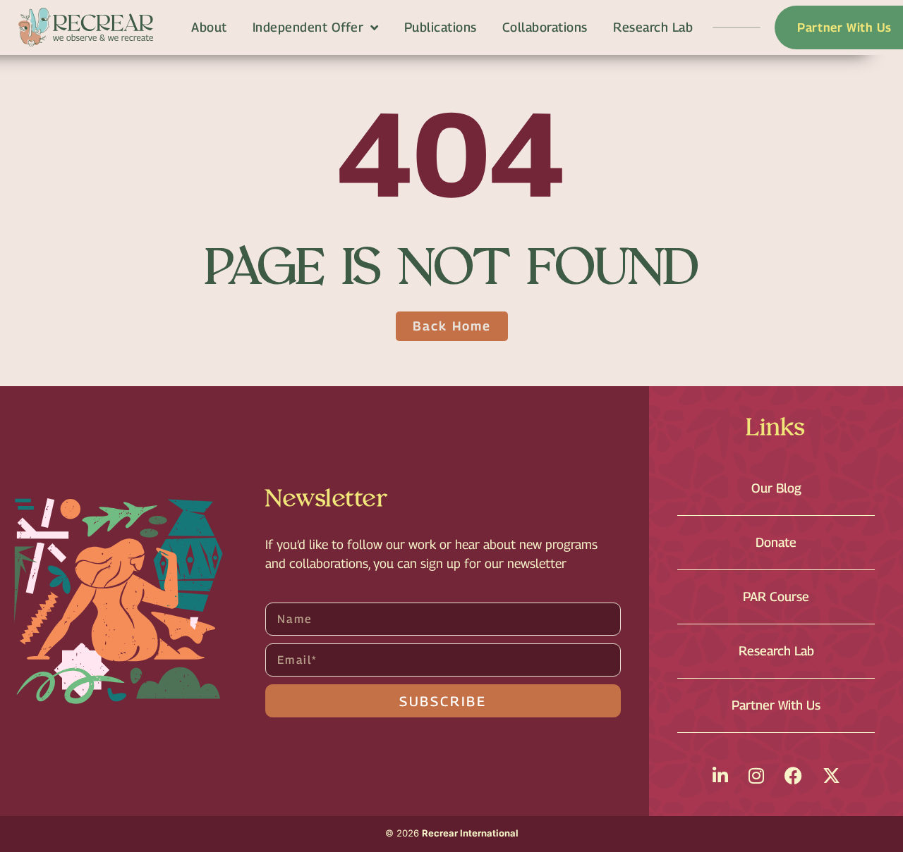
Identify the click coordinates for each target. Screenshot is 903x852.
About (209, 27)
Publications (440, 27)
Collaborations (545, 27)
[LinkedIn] (720, 775)
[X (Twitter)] (831, 775)
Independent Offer (308, 27)
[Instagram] (756, 775)
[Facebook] (793, 775)
